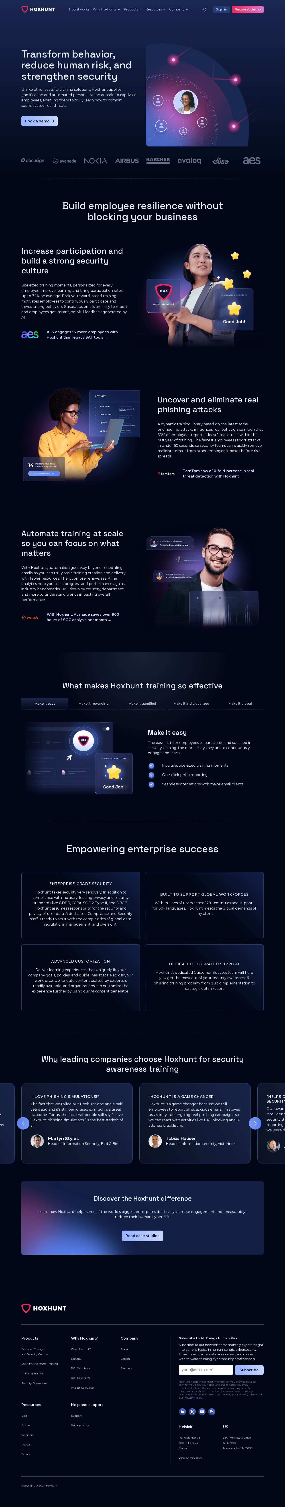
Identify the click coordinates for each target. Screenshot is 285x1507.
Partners (126, 1368)
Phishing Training (33, 1373)
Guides (25, 1425)
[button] (104, 9)
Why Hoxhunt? (81, 1349)
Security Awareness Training (39, 1363)
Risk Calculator (80, 1377)
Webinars (27, 1435)
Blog (24, 1415)
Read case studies (142, 1236)
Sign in (221, 9)
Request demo (248, 9)
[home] (38, 9)
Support (76, 1415)
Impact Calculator (82, 1387)
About (125, 1349)
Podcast (26, 1444)
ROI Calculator (80, 1368)
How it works (79, 9)
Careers (125, 1358)
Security (76, 1358)
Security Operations (34, 1383)
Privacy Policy (193, 1397)
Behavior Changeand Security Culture (34, 1351)
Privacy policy (80, 1425)
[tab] (44, 704)
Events (25, 1454)
